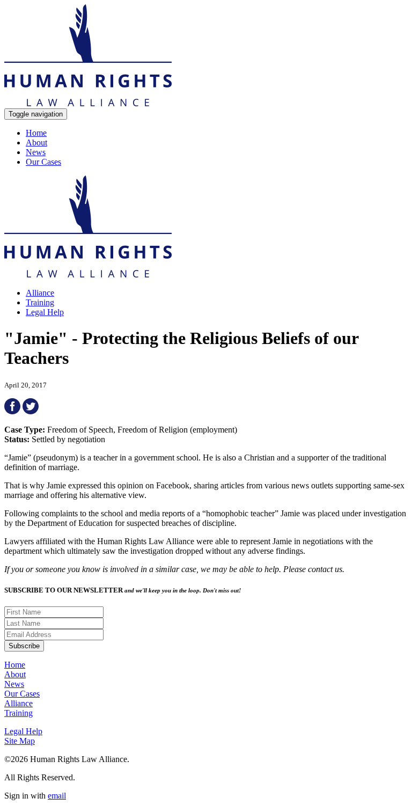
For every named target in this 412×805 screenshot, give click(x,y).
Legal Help (45, 312)
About (36, 142)
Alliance (40, 292)
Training (40, 302)
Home (36, 132)
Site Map (19, 740)
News (36, 152)
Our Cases (43, 161)
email (57, 795)
